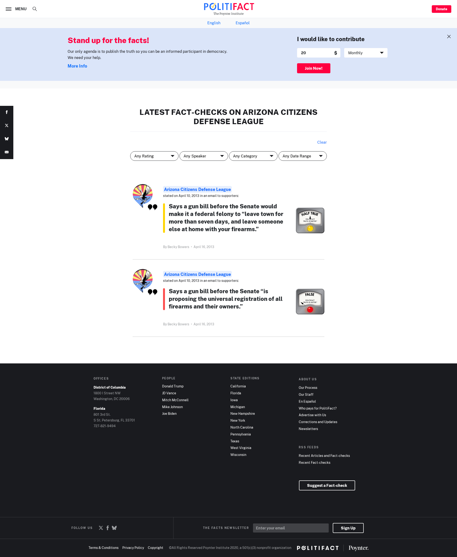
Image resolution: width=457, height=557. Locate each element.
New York (237, 420)
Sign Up (348, 528)
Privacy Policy (133, 548)
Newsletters (308, 429)
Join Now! (314, 68)
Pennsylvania (240, 434)
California (238, 386)
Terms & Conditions (104, 548)
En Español (307, 401)
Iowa (234, 400)
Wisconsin (238, 455)
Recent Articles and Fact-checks (324, 456)
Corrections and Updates (318, 422)
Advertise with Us (312, 415)
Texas (234, 441)
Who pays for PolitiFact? (318, 408)
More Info (77, 65)
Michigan (237, 407)
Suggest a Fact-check (327, 485)
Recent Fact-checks (314, 462)
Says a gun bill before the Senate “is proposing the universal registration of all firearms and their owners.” (226, 299)
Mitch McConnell (175, 400)
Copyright (155, 548)
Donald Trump (173, 386)
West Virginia (240, 448)
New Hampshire (242, 413)
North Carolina (241, 427)
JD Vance (169, 393)
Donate (441, 9)
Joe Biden (169, 413)
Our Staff (306, 394)
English (213, 22)
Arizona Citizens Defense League (197, 189)
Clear (322, 142)
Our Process (308, 388)
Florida (235, 393)
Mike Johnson (172, 407)
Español (243, 22)
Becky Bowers (178, 247)
